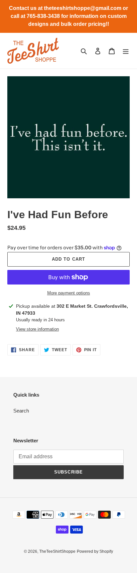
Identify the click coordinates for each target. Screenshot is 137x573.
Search (21, 411)
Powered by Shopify (95, 551)
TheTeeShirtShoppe (57, 551)
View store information (37, 329)
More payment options (68, 292)
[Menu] (126, 51)
